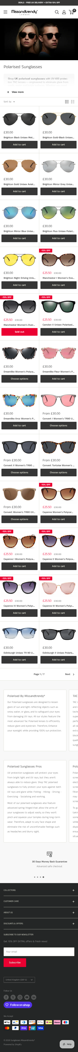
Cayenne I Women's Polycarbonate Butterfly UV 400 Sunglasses (19, 559)
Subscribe (15, 962)
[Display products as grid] (66, 101)
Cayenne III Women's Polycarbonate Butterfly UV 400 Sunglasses (58, 606)
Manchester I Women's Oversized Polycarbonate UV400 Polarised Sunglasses (58, 278)
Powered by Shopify (13, 1044)
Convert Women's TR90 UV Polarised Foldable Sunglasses (19, 512)
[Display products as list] (72, 101)
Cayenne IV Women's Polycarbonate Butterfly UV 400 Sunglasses (19, 606)
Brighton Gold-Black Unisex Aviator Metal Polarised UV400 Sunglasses (58, 137)
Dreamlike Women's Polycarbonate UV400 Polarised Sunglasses (19, 372)
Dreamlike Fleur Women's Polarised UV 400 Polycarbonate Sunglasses (58, 372)
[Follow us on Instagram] (19, 997)
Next (67, 674)
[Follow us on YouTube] (26, 997)
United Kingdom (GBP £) (16, 979)
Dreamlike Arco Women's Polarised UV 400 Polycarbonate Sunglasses (19, 419)
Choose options (19, 379)
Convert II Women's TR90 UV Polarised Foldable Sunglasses (19, 465)
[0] (71, 12)
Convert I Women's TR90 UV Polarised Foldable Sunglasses (58, 419)
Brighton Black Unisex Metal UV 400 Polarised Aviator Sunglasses (19, 137)
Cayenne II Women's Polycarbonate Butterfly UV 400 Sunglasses (58, 559)
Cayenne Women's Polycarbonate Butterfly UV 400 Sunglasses (58, 512)
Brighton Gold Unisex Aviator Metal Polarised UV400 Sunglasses (19, 184)
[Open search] (57, 12)
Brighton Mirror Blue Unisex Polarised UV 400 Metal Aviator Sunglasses (19, 231)
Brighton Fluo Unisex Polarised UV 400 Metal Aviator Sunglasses (58, 231)
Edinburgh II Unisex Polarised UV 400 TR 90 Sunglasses (58, 653)
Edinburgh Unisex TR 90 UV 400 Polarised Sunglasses (19, 653)
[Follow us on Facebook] (6, 997)
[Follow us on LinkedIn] (33, 997)
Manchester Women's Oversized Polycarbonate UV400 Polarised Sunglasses (19, 325)
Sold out (19, 332)
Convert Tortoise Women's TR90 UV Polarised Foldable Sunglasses (58, 465)
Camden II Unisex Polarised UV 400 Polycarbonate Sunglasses (58, 325)
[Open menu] (5, 12)
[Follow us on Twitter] (13, 997)
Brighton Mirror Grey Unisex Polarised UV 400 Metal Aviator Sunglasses (58, 184)
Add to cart (19, 144)
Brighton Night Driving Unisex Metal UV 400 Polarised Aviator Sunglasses (19, 278)
